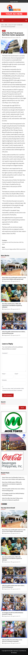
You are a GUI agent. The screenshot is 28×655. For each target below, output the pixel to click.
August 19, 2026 (15, 643)
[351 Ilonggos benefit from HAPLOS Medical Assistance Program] (14, 602)
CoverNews (22, 650)
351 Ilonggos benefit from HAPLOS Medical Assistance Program (13, 494)
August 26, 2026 (15, 309)
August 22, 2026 (15, 616)
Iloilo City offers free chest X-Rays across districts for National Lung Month (12, 499)
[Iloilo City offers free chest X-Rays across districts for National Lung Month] (14, 629)
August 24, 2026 (15, 335)
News (4, 30)
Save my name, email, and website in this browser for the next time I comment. (13, 389)
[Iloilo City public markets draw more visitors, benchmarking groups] (14, 321)
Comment (5, 353)
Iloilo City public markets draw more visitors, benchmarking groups (13, 489)
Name (4, 373)
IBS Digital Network (7, 37)
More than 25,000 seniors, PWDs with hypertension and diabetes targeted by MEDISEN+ (12, 305)
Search (3, 402)
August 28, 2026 (15, 281)
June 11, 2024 (15, 37)
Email (16, 373)
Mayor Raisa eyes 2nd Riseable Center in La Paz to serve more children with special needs (14, 278)
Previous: (12, 242)
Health (4, 636)
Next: (13, 248)
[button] (2, 20)
